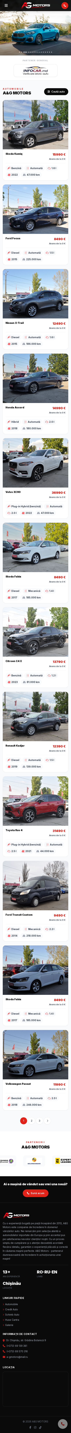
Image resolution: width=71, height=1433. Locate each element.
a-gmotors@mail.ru (17, 1356)
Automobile (11, 1304)
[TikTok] (40, 1427)
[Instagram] (35, 1427)
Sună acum (37, 1193)
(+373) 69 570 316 (17, 1351)
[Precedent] (5, 27)
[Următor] (65, 27)
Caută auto (58, 91)
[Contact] (63, 1424)
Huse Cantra (12, 1319)
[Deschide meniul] (6, 5)
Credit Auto (11, 1309)
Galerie (9, 1325)
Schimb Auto (12, 1314)
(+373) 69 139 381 (17, 1345)
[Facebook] (30, 1427)
